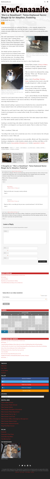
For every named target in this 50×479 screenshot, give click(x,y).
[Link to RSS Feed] (30, 465)
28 (18, 316)
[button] (45, 2)
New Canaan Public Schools (9, 405)
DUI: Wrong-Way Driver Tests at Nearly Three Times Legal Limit (12, 350)
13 (31, 322)
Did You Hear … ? (4, 277)
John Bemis (5, 20)
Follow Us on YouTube (26, 384)
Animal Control (40, 147)
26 (24, 328)
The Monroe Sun (6, 439)
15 (45, 322)
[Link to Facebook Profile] (20, 465)
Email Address (24, 297)
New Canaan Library (7, 407)
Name (6, 248)
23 (4, 328)
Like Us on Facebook (26, 378)
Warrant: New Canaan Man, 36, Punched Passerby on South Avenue (13, 275)
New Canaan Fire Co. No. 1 (9, 414)
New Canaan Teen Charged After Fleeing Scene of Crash (11, 353)
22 (45, 325)
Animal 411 (12, 147)
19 (24, 325)
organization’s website (38, 143)
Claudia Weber (5, 149)
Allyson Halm (31, 147)
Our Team (4, 368)
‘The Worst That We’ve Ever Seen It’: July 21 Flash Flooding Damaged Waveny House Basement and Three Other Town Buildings (24, 346)
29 (45, 328)
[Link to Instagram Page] (28, 465)
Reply (4, 181)
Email (6, 253)
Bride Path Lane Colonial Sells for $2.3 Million (9, 280)
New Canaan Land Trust (8, 416)
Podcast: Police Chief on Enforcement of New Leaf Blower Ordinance (13, 348)
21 (38, 325)
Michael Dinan (9, 186)
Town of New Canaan (7, 402)
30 (31, 316)
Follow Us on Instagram (26, 387)
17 (11, 325)
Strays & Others (43, 64)
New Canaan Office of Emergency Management (14, 419)
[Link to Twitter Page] (22, 465)
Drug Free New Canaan (8, 426)
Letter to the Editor (4, 279)
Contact (3, 373)
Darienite (3, 432)
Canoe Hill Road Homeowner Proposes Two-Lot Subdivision (12, 282)
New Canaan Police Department (10, 412)
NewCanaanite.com (6, 2)
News (17, 147)
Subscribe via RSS (26, 390)
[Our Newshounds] (11, 450)
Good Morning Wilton (7, 436)
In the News (4, 370)
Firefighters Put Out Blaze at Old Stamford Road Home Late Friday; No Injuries (15, 355)
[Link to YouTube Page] (25, 465)
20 (31, 325)
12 (24, 322)
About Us (3, 366)
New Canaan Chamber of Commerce (11, 409)
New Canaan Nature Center (9, 421)
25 (18, 328)
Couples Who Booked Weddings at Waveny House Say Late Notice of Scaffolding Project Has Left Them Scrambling (21, 344)
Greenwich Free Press (7, 434)
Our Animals (23, 147)
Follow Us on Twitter (26, 381)
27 (11, 316)
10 (11, 322)
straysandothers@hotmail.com (19, 143)
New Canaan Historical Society (10, 423)
